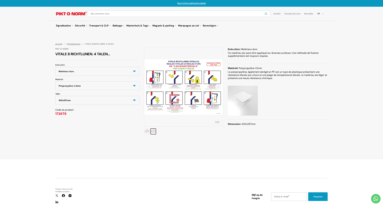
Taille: (57, 94)
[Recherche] (266, 13)
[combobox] (179, 13)
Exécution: (60, 65)
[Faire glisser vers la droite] (218, 87)
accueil (58, 44)
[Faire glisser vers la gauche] (149, 87)
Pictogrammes (73, 44)
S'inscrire (317, 196)
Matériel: (59, 79)
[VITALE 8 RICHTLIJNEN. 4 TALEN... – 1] (147, 131)
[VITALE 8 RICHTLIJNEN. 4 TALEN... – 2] (153, 131)
